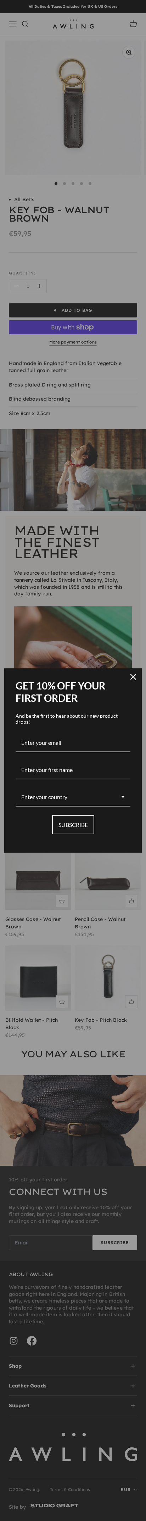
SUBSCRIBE (73, 824)
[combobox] (73, 797)
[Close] (133, 676)
